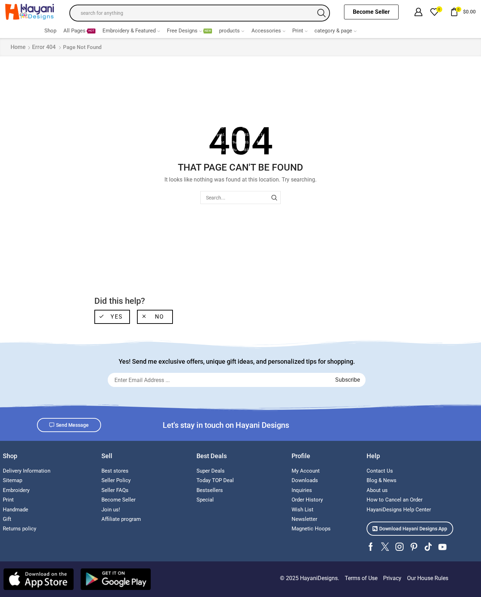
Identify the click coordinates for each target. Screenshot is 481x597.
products (229, 30)
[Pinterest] (414, 547)
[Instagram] (399, 547)
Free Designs (189, 30)
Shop (50, 30)
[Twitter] (385, 547)
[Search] (274, 197)
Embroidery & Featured (129, 30)
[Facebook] (371, 547)
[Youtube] (442, 547)
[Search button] (321, 13)
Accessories (266, 30)
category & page (333, 30)
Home (18, 47)
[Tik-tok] (428, 547)
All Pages (78, 30)
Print (297, 30)
